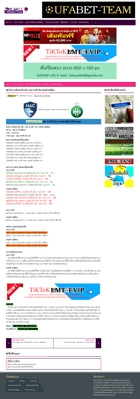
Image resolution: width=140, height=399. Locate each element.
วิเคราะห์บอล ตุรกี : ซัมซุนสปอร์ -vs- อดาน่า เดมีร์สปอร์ (29, 342)
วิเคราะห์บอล (18, 22)
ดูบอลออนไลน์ (34, 121)
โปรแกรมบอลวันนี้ (51, 22)
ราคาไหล (73, 22)
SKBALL (22, 381)
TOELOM (33, 381)
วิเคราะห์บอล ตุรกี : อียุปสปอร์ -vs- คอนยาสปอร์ (79, 342)
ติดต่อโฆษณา (84, 22)
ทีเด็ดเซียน (64, 22)
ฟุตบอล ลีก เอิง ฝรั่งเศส (42, 96)
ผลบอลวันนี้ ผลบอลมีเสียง (34, 22)
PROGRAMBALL (14, 390)
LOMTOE (11, 381)
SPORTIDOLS (30, 390)
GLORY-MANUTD (14, 385)
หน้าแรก (9, 22)
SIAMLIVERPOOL (32, 385)
